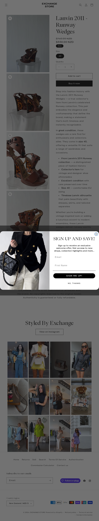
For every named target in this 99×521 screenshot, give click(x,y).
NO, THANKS (74, 283)
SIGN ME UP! (74, 275)
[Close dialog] (96, 234)
